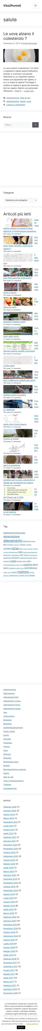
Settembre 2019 (10, 890)
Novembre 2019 (10, 883)
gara (20, 552)
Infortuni (7, 754)
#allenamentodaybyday (14, 533)
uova (29, 101)
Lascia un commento (15, 105)
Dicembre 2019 (10, 879)
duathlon (30, 549)
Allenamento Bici (10, 697)
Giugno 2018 (9, 947)
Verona (32, 575)
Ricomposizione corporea (14, 769)
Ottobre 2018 (9, 932)
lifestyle (15, 558)
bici (5, 544)
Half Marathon (15, 555)
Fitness (6, 747)
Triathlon (7, 785)
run (21, 565)
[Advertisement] (21, 160)
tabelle (5, 572)
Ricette (6, 766)
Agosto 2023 (9, 814)
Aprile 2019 (8, 909)
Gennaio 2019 (9, 921)
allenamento (13, 541)
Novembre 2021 (10, 822)
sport (35, 564)
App (5, 712)
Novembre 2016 (10, 993)
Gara (5, 750)
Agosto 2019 (9, 894)
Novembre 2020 (10, 849)
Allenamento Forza (11, 705)
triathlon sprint (24, 575)
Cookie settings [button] (32, 1024)
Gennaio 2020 (9, 875)
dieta (21, 549)
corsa (15, 548)
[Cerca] (35, 125)
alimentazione (12, 101)
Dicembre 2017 (10, 963)
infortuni (26, 555)
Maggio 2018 (9, 951)
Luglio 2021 (8, 826)
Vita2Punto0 (12, 5)
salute (23, 101)
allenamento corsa (29, 541)
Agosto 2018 (9, 940)
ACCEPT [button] (21, 1027)
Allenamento (9, 693)
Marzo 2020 (8, 871)
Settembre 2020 (10, 856)
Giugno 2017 (9, 970)
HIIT (21, 555)
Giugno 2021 (9, 830)
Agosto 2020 (9, 860)
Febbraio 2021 (9, 837)
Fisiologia (7, 743)
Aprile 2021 (8, 833)
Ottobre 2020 (9, 852)
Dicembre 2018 (10, 925)
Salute (6, 773)
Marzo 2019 (8, 913)
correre (7, 548)
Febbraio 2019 (9, 917)
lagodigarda (7, 558)
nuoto (13, 561)
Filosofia (7, 739)
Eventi (6, 735)
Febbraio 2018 (9, 959)
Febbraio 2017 (9, 985)
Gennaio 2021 (9, 841)
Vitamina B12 (36, 448)
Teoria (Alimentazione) (13, 781)
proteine (17, 565)
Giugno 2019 (9, 902)
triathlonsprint (13, 575)
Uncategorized (10, 788)
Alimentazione (12, 98)
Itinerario (7, 758)
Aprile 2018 (8, 955)
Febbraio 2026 (10, 807)
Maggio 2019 (9, 906)
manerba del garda (25, 558)
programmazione (9, 565)
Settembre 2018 (10, 936)
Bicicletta (7, 720)
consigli (28, 545)
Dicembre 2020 (10, 845)
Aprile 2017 (8, 978)
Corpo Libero (9, 731)
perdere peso (21, 561)
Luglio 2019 (8, 898)
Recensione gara (10, 762)
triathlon (23, 572)
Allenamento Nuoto (12, 709)
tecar (9, 572)
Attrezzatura (8, 716)
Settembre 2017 (10, 966)
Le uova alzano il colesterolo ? (18, 36)
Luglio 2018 (8, 944)
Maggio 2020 (9, 864)
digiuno (25, 549)
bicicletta (10, 545)
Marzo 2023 (8, 818)
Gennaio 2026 (9, 811)
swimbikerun (30, 568)
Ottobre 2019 (9, 887)
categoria (16, 545)
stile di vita (20, 568)
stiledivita (12, 568)
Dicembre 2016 (10, 989)
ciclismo (23, 545)
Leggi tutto (29, 91)
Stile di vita (25, 98)
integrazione (33, 555)
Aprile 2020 (8, 868)
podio (28, 561)
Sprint (6, 568)
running (27, 564)
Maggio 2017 (9, 974)
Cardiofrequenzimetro (13, 728)
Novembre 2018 (10, 928)
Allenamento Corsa (11, 701)
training (14, 572)
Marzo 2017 (8, 982)
